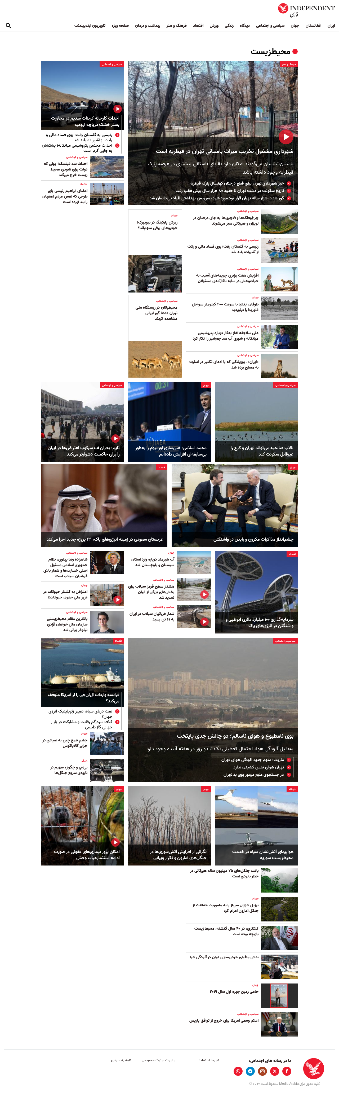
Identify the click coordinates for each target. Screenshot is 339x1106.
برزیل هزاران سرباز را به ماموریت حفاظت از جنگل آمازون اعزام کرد (225, 908)
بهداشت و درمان (147, 26)
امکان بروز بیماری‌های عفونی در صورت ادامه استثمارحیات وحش (87, 855)
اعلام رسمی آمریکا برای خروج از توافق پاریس (223, 1020)
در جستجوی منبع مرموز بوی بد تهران (254, 774)
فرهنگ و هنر (177, 26)
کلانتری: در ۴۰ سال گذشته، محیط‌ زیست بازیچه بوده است (226, 931)
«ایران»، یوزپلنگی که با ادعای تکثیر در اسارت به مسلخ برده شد (223, 365)
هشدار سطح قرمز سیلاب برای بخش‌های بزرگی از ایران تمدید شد (151, 592)
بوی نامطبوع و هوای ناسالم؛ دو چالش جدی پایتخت (235, 736)
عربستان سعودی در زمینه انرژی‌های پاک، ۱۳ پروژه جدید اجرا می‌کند (105, 539)
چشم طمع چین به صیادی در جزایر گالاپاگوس (64, 743)
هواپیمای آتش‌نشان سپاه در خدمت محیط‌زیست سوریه (262, 855)
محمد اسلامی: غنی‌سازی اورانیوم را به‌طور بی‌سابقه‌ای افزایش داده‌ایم (171, 451)
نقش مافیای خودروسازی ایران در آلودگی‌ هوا (224, 957)
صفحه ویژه (120, 26)
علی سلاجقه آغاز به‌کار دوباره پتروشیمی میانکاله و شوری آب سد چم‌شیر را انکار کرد (225, 336)
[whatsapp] (238, 1071)
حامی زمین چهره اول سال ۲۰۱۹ (234, 992)
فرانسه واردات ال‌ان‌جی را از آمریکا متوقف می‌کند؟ (83, 698)
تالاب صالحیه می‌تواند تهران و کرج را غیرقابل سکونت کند (262, 451)
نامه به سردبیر (121, 1060)
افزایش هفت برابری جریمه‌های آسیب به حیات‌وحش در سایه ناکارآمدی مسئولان (227, 278)
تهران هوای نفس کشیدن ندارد (258, 767)
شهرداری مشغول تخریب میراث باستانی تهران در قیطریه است (224, 151)
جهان (295, 26)
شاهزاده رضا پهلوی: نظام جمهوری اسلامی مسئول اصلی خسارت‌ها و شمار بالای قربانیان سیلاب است (65, 567)
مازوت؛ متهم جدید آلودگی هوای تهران (252, 760)
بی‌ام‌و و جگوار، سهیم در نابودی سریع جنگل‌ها (68, 770)
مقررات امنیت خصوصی (158, 1060)
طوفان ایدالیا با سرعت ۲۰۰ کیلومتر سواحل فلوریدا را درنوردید (225, 307)
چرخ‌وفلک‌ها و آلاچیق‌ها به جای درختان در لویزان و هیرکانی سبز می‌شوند (225, 221)
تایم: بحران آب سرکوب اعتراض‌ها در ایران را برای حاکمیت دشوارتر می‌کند (84, 451)
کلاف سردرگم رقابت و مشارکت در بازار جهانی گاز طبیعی (81, 724)
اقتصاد (198, 26)
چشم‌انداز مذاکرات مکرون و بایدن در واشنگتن (253, 539)
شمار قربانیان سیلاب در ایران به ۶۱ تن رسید (152, 617)
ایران (331, 26)
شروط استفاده (209, 1060)
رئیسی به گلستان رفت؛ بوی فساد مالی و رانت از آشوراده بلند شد (79, 137)
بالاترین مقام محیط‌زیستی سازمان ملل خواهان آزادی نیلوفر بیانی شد (67, 624)
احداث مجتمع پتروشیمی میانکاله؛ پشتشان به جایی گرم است (77, 148)
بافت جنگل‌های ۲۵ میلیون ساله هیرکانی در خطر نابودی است (224, 874)
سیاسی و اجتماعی (270, 26)
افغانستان (313, 26)
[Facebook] (286, 1071)
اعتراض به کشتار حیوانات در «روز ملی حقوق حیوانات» (65, 595)
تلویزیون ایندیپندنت (89, 26)
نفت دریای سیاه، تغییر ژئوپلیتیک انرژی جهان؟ (80, 714)
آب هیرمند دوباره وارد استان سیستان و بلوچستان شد (152, 562)
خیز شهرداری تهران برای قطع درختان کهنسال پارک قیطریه (237, 183)
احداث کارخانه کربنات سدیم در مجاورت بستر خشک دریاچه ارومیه (85, 121)
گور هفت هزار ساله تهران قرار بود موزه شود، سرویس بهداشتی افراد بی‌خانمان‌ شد (217, 198)
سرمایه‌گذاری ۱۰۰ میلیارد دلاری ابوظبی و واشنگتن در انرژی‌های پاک (259, 623)
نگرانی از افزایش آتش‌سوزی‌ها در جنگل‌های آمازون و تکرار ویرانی (178, 855)
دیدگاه (245, 26)
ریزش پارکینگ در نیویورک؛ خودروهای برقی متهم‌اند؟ (157, 225)
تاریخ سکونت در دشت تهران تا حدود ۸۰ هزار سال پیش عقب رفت (230, 191)
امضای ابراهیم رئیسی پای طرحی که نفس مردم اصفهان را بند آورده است (64, 196)
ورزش (214, 26)
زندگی (229, 26)
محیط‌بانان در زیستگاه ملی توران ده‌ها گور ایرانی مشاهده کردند (156, 313)
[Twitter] (274, 1071)
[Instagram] (262, 1071)
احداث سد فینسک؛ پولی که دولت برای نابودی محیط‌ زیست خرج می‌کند (65, 169)
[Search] (8, 26)
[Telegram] (250, 1071)
